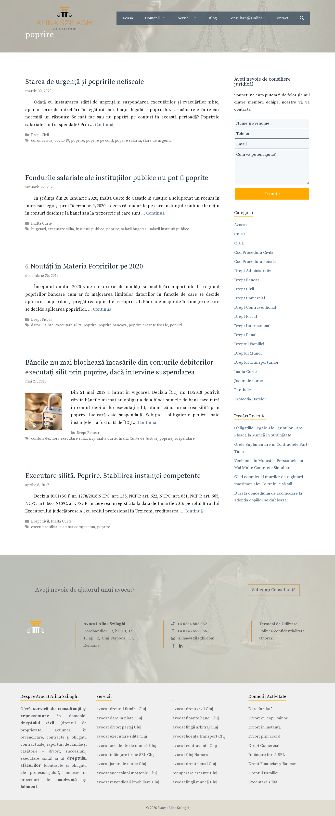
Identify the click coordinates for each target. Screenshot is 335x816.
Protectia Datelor (250, 399)
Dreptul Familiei (249, 344)
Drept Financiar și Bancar (272, 763)
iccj (92, 438)
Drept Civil (40, 135)
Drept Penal (245, 335)
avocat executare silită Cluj (121, 736)
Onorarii (266, 638)
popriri (176, 325)
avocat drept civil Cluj (192, 709)
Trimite (272, 194)
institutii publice (90, 229)
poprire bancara (113, 325)
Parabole (242, 390)
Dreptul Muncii (248, 353)
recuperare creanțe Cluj (194, 773)
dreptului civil (37, 723)
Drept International (252, 326)
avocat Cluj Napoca (190, 754)
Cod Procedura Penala (255, 261)
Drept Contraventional (255, 307)
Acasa (127, 18)
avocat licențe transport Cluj (199, 736)
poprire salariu (128, 140)
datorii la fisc (42, 325)
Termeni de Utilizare (278, 624)
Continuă (104, 125)
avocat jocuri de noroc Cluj (121, 763)
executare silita (61, 229)
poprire (77, 140)
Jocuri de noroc (248, 380)
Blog (213, 18)
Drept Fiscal (41, 319)
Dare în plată (260, 709)
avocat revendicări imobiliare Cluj (127, 782)
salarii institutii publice (169, 229)
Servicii (184, 18)
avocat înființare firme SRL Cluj (125, 754)
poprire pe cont (99, 140)
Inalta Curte (41, 223)
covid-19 (61, 140)
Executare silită (262, 782)
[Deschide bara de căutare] (302, 18)
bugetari (38, 229)
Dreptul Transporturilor (256, 362)
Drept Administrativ (252, 270)
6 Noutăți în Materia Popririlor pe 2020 (84, 266)
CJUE (239, 243)
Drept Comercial (249, 298)
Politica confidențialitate (282, 631)
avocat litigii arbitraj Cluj (195, 727)
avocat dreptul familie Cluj (121, 709)
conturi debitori (45, 438)
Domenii (152, 18)
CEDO (239, 234)
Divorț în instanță (264, 727)
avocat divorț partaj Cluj (118, 727)
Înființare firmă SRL (266, 754)
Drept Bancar (88, 433)
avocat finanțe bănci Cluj (195, 718)
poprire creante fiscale (148, 325)
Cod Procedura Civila (253, 252)
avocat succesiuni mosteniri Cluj (126, 773)
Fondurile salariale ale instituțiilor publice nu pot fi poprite (116, 178)
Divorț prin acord (264, 736)
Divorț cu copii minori (268, 718)
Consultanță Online (246, 18)
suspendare (184, 438)
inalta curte (107, 438)
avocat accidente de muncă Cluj (126, 745)
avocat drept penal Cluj (194, 763)
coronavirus (41, 140)
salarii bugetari (134, 229)
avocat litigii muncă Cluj (194, 782)
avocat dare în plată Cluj (119, 718)
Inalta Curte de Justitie (138, 438)
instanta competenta (77, 527)
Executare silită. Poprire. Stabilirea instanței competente (113, 476)
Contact (281, 18)
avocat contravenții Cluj (194, 745)
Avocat (240, 225)
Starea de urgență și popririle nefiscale (84, 81)
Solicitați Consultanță (274, 590)
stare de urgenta (157, 140)
